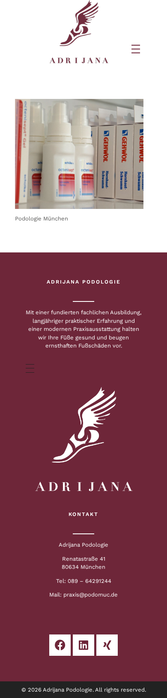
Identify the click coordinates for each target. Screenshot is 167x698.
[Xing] (107, 645)
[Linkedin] (83, 645)
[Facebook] (60, 645)
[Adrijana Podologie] (79, 32)
